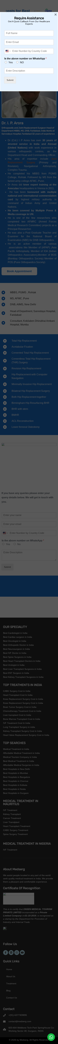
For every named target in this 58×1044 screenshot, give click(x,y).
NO (22, 62)
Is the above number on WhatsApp (25, 58)
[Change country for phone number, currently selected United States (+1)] (7, 51)
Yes (11, 62)
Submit (10, 80)
